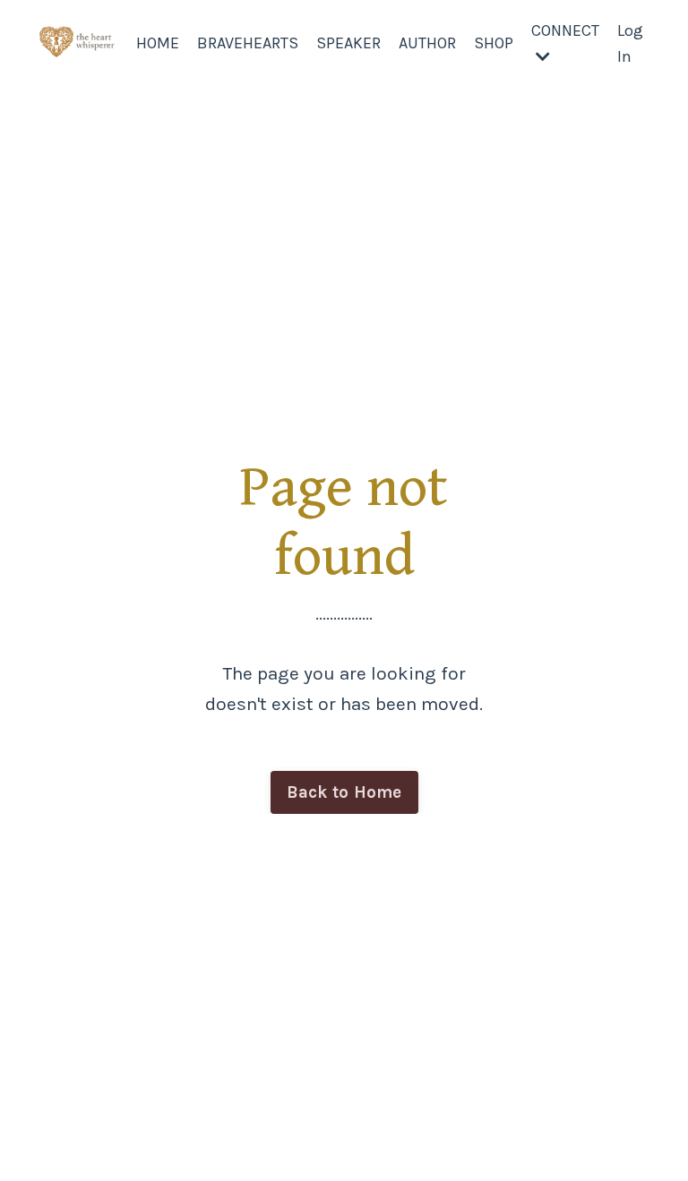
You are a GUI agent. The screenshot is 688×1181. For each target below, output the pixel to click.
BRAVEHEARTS (247, 43)
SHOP (493, 43)
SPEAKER (348, 43)
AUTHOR (427, 43)
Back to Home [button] (344, 792)
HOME (157, 43)
